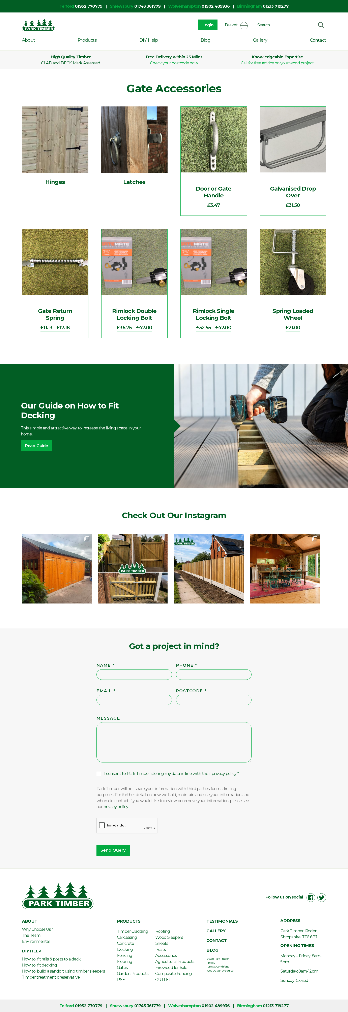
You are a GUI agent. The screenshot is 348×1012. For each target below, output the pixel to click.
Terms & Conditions (217, 966)
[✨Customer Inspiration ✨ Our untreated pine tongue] (285, 568)
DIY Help (148, 40)
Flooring (124, 961)
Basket (231, 25)
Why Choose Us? (37, 929)
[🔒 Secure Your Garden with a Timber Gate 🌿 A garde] (133, 568)
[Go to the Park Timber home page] (38, 25)
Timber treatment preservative (51, 977)
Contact (318, 40)
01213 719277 (275, 6)
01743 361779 (147, 6)
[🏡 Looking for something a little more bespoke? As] (57, 568)
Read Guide (36, 445)
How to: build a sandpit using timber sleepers (63, 971)
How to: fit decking (39, 965)
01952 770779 (88, 6)
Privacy (210, 962)
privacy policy (224, 773)
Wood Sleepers (169, 937)
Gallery (260, 40)
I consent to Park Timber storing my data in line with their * (171, 773)
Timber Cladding (132, 931)
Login (207, 25)
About (28, 40)
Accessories (166, 955)
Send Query (113, 850)
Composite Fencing (173, 973)
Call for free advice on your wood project (277, 63)
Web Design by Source (219, 970)
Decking (125, 949)
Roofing (162, 931)
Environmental (36, 941)
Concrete (125, 943)
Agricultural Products (174, 961)
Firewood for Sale (171, 967)
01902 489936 (215, 6)
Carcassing (127, 937)
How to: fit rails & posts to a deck (51, 959)
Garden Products (132, 973)
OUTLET (163, 979)
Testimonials (221, 921)
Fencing (124, 955)
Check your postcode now (174, 63)
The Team (31, 935)
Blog (205, 40)
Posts (160, 949)
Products (87, 40)
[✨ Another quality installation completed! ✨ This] (209, 568)
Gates (122, 967)
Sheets (161, 943)
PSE (121, 979)
